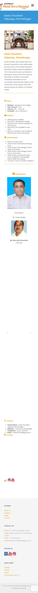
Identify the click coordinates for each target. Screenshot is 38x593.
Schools (7, 570)
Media (6, 516)
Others (6, 573)
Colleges (7, 567)
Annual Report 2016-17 (12, 575)
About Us (7, 510)
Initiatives (7, 513)
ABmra (24, 588)
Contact (7, 518)
